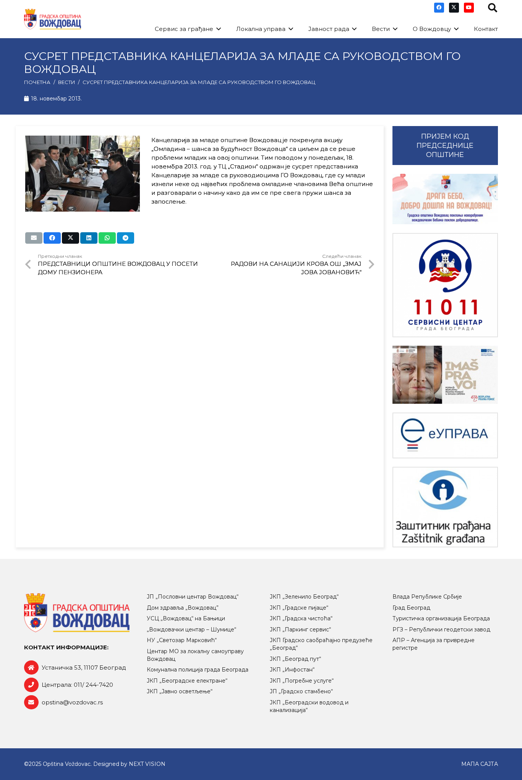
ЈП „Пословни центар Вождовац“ (192, 596)
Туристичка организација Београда (441, 618)
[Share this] (52, 238)
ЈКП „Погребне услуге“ (302, 680)
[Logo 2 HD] (445, 507)
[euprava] (445, 435)
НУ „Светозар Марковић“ (182, 640)
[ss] (445, 285)
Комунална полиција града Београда (197, 669)
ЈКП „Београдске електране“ (187, 680)
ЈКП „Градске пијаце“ (299, 607)
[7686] (445, 198)
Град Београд (411, 607)
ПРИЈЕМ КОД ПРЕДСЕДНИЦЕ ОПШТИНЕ (445, 145)
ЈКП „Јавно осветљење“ (179, 691)
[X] (454, 8)
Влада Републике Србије (427, 596)
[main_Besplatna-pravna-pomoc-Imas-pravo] (445, 375)
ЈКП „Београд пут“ (295, 658)
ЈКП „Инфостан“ (292, 669)
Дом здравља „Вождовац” (183, 607)
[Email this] (33, 238)
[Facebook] (439, 8)
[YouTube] (469, 8)
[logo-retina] (52, 19)
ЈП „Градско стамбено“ (301, 691)
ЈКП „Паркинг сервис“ (300, 629)
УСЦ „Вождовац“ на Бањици (186, 618)
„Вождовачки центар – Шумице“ (191, 629)
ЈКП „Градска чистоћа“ (301, 618)
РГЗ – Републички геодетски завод (441, 629)
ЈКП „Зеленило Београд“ (304, 596)
